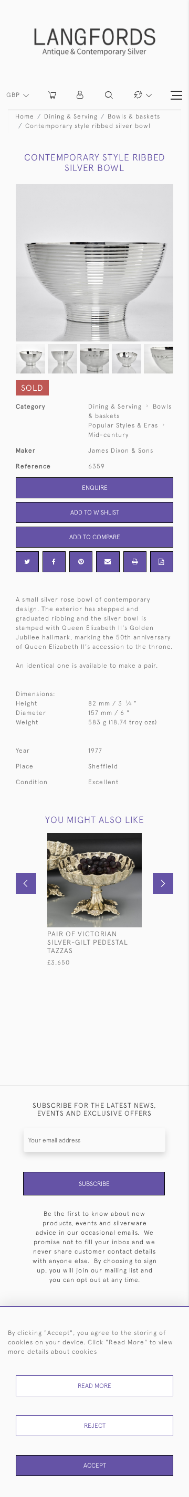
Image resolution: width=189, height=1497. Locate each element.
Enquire (95, 487)
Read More (94, 1385)
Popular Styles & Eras (123, 425)
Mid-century (108, 435)
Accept (94, 1465)
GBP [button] (14, 95)
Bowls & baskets (134, 116)
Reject (95, 1425)
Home (24, 116)
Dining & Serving (71, 116)
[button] (80, 95)
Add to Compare (94, 537)
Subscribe (94, 1184)
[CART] (52, 95)
